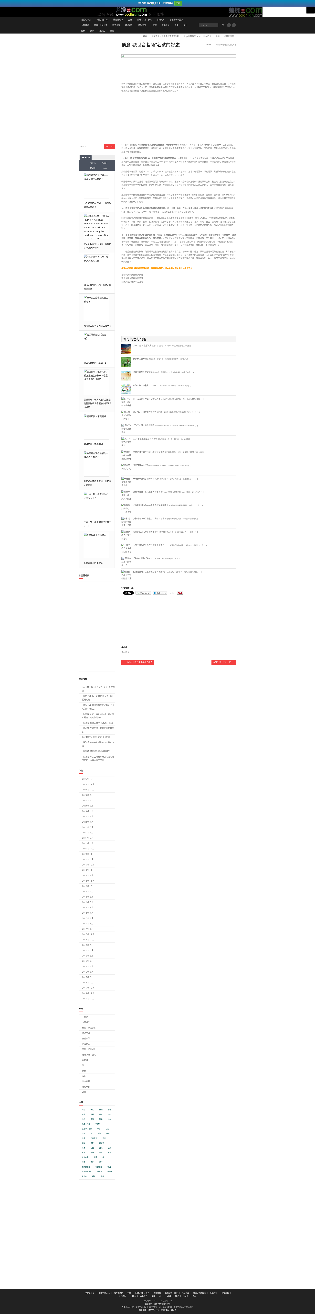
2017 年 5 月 (87, 923)
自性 (101, 1162)
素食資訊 (129, 25)
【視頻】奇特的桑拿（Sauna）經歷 (97, 722)
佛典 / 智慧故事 (100, 25)
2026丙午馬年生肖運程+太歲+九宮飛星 (98, 689)
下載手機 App (102, 19)
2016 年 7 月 (87, 950)
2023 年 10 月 (88, 789)
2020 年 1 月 (87, 859)
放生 (83, 1152)
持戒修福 (116, 25)
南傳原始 (165, 25)
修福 (83, 1114)
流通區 (102, 30)
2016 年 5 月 (87, 961)
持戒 (101, 1148)
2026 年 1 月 (87, 779)
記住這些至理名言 (141, 385)
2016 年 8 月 (87, 945)
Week (104, 163)
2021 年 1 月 (87, 843)
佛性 (92, 1110)
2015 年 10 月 (88, 998)
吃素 (83, 1119)
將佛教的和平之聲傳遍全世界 (145, 571)
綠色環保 (142, 25)
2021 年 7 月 (87, 827)
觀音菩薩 (98, 1167)
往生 (107, 1129)
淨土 (185, 25)
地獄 (109, 1119)
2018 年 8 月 (87, 896)
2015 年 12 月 (88, 987)
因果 (101, 1119)
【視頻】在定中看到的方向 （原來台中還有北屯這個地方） (98, 716)
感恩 (108, 1133)
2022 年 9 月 (87, 816)
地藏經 (97, 1124)
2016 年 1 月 (87, 982)
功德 (109, 1114)
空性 (92, 1162)
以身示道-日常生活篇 (142, 345)
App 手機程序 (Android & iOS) (197, 36)
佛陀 (109, 1110)
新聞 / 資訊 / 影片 (144, 19)
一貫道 (154, 25)
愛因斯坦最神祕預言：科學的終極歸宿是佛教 (97, 245)
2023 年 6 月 (87, 800)
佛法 (101, 1110)
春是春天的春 (139, 358)
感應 (83, 1138)
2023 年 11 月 (88, 784)
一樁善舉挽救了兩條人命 (144, 478)
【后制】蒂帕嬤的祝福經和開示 (96, 751)
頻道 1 (167, 1310)
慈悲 (104, 1138)
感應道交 (94, 1138)
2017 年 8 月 (87, 918)
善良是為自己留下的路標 (144, 531)
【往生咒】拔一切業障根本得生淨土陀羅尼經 (98, 698)
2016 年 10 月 (88, 939)
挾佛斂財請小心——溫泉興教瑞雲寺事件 (150, 505)
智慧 (92, 1152)
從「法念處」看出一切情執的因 (146, 398)
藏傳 (83, 30)
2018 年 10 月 (88, 886)
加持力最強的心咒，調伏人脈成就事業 (97, 286)
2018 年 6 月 (87, 902)
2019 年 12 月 (88, 864)
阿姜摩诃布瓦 (87, 1172)
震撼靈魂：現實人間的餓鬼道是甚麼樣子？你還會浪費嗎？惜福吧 (97, 403)
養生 (102, 1176)
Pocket (172, 593)
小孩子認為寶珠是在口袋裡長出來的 (148, 545)
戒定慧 (101, 1143)
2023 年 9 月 (87, 795)
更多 (310, 10)
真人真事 (85, 1157)
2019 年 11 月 (88, 870)
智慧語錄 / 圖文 (176, 19)
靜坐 (93, 1176)
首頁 (145, 36)
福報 (95, 1157)
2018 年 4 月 (87, 912)
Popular (85, 157)
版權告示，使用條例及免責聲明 (165, 36)
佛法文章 (161, 19)
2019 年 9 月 (87, 875)
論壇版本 (142, 1310)
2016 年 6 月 (87, 955)
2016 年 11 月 (88, 934)
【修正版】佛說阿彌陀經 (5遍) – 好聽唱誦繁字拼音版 (98, 707)
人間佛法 (85, 25)
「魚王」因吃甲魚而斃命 (144, 425)
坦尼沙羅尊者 (87, 1129)
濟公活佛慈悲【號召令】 (95, 362)
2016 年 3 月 (87, 971)
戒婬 (92, 1143)
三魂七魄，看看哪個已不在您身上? (97, 524)
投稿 (112, 30)
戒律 (83, 1148)
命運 (92, 1119)
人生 (83, 1110)
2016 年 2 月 (87, 977)
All (105, 168)
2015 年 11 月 (88, 993)
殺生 (101, 1152)
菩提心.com (127, 1307)
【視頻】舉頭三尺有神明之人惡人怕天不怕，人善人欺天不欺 (98, 758)
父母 (109, 1152)
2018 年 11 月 (88, 880)
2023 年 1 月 (87, 811)
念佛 (83, 1133)
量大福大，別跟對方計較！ (145, 412)
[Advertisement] (178, 119)
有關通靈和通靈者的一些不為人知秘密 (97, 483)
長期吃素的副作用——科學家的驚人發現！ (97, 205)
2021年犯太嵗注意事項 (143, 438)
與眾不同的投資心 (141, 465)
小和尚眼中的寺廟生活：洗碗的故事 (148, 518)
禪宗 (92, 30)
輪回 (109, 1167)
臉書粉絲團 (118, 19)
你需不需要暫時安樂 (142, 372)
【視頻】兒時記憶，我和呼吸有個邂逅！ (98, 730)
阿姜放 (99, 1172)
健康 (101, 1114)
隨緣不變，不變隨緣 (93, 444)
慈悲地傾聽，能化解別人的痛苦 (146, 492)
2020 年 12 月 (88, 848)
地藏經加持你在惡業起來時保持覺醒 (148, 452)
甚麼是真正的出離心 (93, 562)
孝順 (98, 1129)
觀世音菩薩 (86, 1167)
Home (208, 45)
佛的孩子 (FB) (153, 1310)
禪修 (83, 1162)
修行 (92, 1114)
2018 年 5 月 (87, 907)
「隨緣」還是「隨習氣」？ (145, 558)
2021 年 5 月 (87, 838)
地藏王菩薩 (86, 1124)
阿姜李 (109, 1172)
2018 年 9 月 (87, 891)
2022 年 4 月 (87, 821)
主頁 (130, 19)
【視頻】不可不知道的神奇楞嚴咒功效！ (98, 744)
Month (93, 168)
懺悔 (83, 1143)
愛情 (99, 1133)
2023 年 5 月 (87, 805)
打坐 (92, 1148)
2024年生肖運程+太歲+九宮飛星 (96, 737)
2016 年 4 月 (87, 966)
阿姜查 (84, 1176)
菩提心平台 (86, 19)
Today (93, 163)
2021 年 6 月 (87, 832)
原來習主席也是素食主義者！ (97, 325)
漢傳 (176, 25)
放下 (109, 1148)
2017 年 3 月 (87, 929)
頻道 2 (173, 1310)
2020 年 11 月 (88, 854)
